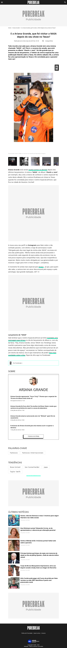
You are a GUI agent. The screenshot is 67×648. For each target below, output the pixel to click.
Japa (46, 467)
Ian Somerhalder (32, 467)
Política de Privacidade (26, 633)
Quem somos (37, 633)
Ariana (41, 267)
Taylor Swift (15, 472)
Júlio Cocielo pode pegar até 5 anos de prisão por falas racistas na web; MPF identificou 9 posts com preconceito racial (39, 580)
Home (9, 28)
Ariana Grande (16, 28)
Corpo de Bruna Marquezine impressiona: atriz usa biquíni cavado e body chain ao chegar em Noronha (38, 567)
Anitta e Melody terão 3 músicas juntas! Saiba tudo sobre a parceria (38, 542)
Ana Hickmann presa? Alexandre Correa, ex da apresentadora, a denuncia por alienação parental (37, 529)
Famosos (14, 453)
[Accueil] (33, 2)
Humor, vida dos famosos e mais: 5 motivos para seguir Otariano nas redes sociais (39, 517)
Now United (15, 467)
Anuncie (44, 633)
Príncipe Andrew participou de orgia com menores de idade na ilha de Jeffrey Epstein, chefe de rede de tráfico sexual (39, 555)
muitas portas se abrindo (38, 170)
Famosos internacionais (32, 453)
